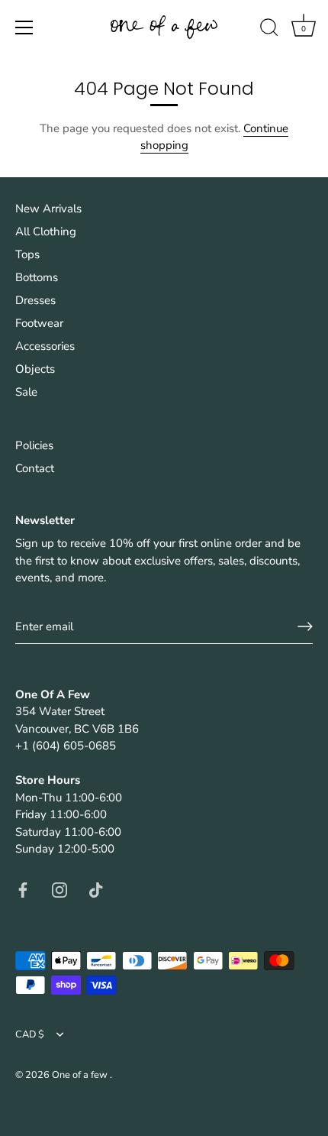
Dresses (35, 300)
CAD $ (29, 1035)
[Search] (269, 30)
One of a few (81, 1075)
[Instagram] (59, 889)
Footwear (39, 323)
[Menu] (24, 27)
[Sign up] (305, 626)
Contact (34, 468)
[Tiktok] (96, 889)
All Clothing (45, 231)
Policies (34, 445)
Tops (27, 254)
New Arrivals (48, 208)
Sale (26, 392)
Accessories (45, 346)
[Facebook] (23, 889)
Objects (35, 369)
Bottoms (36, 277)
